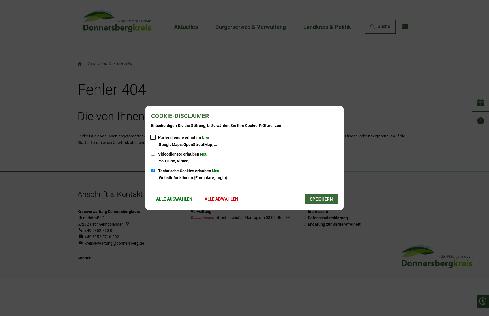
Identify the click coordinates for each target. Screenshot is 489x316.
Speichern (321, 199)
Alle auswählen (174, 199)
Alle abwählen (221, 199)
